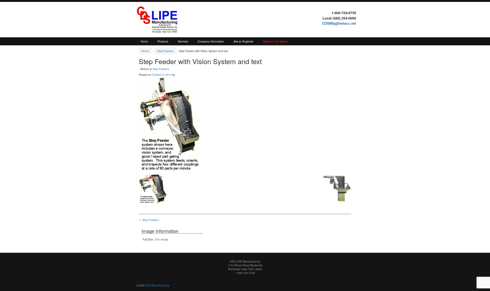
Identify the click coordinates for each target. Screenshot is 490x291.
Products (163, 41)
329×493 (159, 239)
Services (183, 41)
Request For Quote (275, 41)
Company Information (211, 41)
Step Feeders (165, 51)
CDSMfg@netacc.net (339, 23)
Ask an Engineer (243, 41)
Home (144, 41)
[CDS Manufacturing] (157, 19)
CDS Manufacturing (157, 285)
